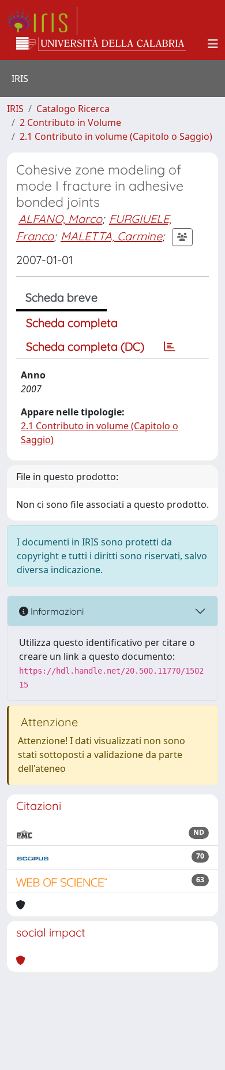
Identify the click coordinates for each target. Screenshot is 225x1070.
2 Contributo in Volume (70, 122)
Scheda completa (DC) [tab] (85, 346)
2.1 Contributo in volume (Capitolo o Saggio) (116, 136)
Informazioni (56, 611)
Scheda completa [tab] (72, 322)
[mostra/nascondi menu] (213, 44)
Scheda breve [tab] (61, 297)
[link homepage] (42, 21)
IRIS (15, 108)
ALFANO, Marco (60, 218)
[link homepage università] (101, 44)
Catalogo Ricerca (73, 108)
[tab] (169, 347)
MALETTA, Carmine (111, 236)
